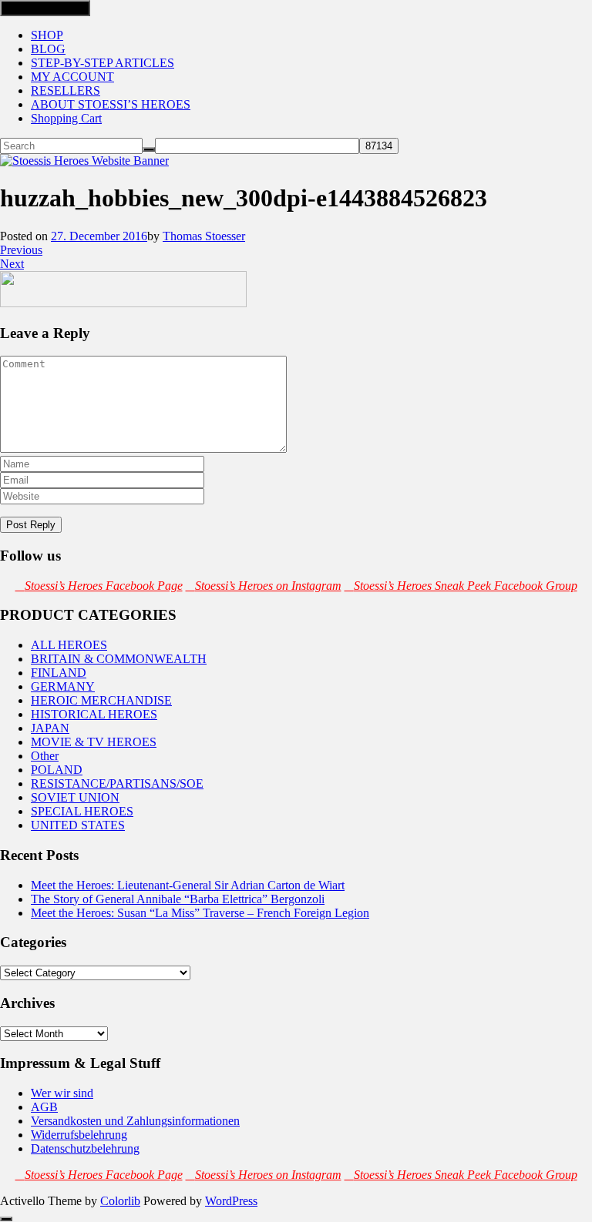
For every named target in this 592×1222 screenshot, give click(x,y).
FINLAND (58, 672)
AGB (44, 1106)
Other (45, 755)
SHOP (47, 35)
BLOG (48, 48)
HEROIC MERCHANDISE (101, 700)
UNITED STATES (78, 825)
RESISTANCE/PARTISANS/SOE (117, 783)
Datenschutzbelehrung (85, 1148)
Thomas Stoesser (204, 236)
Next (12, 263)
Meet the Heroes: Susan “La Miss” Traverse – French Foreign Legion (200, 912)
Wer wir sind (62, 1093)
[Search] (149, 149)
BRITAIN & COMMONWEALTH (119, 658)
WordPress (231, 1200)
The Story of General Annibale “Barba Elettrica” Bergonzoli (178, 899)
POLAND (56, 769)
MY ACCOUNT (72, 76)
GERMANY (63, 686)
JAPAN (50, 728)
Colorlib (120, 1200)
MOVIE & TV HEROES (93, 741)
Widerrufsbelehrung (79, 1134)
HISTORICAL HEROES (94, 714)
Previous (21, 249)
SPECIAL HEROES (82, 811)
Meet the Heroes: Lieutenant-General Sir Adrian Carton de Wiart (188, 885)
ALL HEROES (69, 644)
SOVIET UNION (75, 797)
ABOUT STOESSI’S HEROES (110, 104)
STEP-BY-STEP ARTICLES (102, 62)
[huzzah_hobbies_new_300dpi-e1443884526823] (123, 303)
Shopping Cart (66, 118)
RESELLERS (65, 90)
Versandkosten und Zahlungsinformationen (135, 1120)
